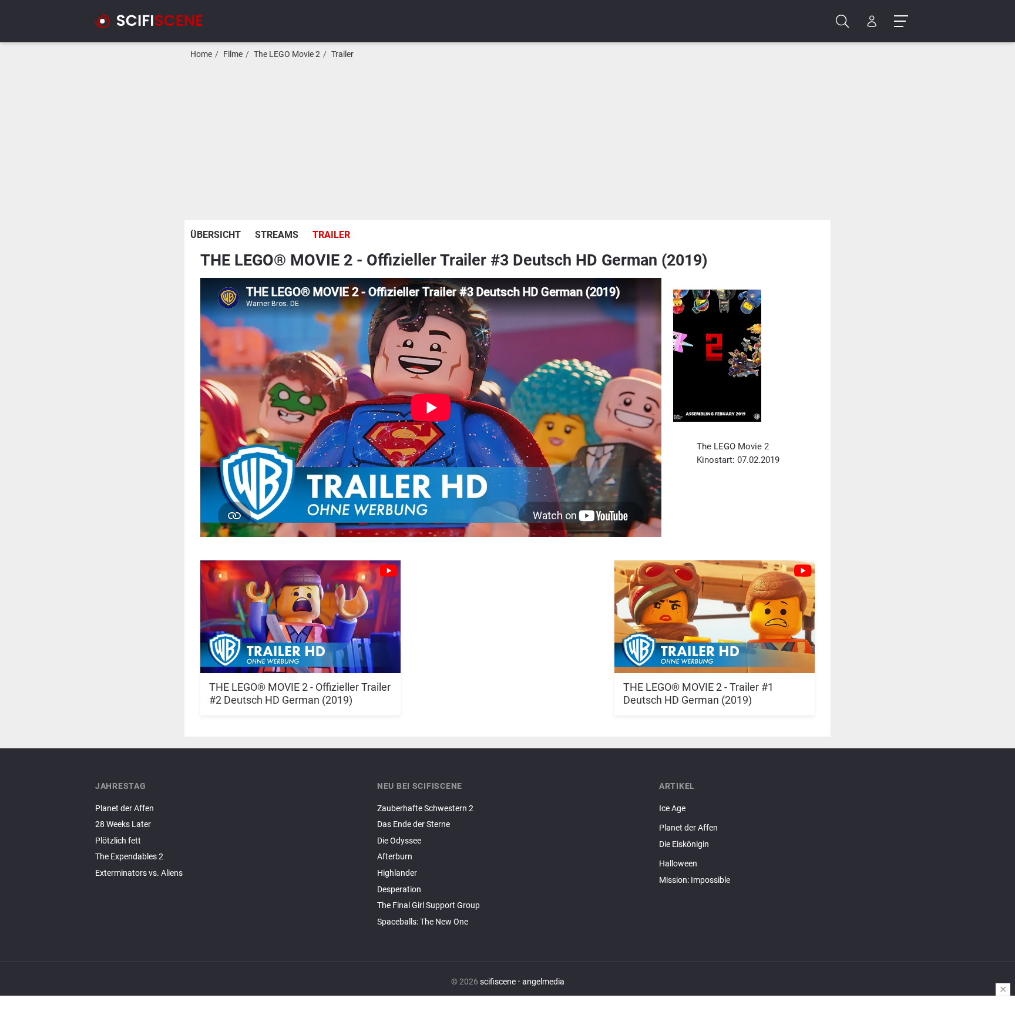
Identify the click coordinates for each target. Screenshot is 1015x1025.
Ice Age (672, 809)
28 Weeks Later (123, 824)
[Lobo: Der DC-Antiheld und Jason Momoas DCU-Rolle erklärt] (789, 818)
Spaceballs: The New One (422, 922)
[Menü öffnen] (901, 21)
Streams (276, 234)
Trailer (342, 54)
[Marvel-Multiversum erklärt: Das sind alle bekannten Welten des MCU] (789, 890)
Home (201, 54)
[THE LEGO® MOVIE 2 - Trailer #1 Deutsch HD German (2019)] (714, 610)
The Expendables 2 (129, 857)
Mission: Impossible (694, 880)
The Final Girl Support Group (428, 905)
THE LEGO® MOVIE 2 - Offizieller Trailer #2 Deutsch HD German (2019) (300, 693)
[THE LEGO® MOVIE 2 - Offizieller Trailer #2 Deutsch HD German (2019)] (300, 610)
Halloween (678, 864)
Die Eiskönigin (684, 844)
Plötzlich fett (118, 841)
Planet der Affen (124, 809)
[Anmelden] (872, 21)
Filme (233, 54)
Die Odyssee (399, 841)
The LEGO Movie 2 (287, 54)
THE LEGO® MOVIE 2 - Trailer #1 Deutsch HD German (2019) (698, 693)
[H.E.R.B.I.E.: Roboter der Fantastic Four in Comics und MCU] (789, 854)
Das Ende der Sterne (413, 824)
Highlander (397, 873)
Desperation (399, 890)
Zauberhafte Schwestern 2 (425, 809)
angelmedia (543, 982)
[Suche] (842, 21)
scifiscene (498, 982)
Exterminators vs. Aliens (139, 873)
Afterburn (394, 857)
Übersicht (215, 234)
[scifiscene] (154, 21)
